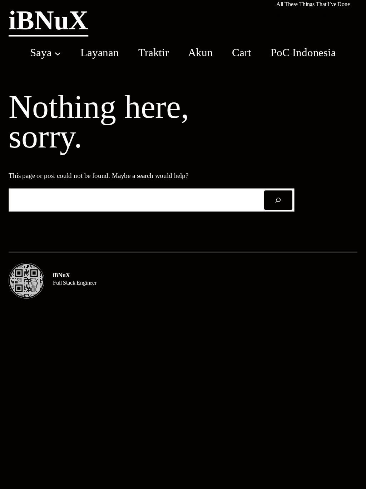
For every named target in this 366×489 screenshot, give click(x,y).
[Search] (278, 200)
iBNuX (48, 20)
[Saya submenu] (57, 53)
